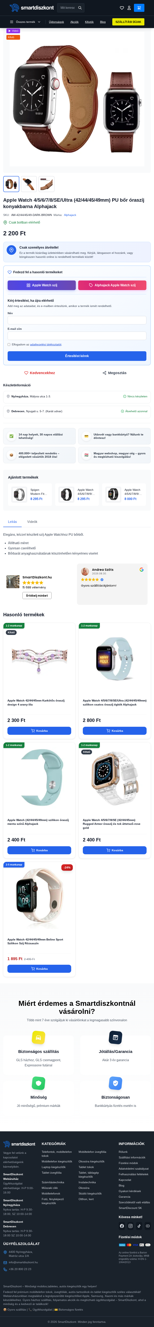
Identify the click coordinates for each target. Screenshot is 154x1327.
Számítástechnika (53, 1182)
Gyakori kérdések (130, 1191)
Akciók (74, 21)
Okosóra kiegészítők (91, 1161)
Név (10, 313)
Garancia (124, 1196)
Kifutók (89, 21)
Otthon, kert (86, 1199)
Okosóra (84, 1187)
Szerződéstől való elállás (134, 1202)
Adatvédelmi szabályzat (134, 1168)
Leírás (12, 521)
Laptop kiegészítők (54, 1167)
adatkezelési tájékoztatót (45, 344)
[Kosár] (139, 8)
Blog (103, 21)
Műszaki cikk (50, 1187)
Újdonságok (56, 21)
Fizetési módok (128, 1163)
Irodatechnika (87, 1182)
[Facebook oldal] (122, 1226)
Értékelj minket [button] (37, 596)
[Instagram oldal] (130, 1226)
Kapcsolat (125, 1179)
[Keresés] (80, 8)
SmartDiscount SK (130, 1208)
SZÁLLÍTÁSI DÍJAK (128, 21)
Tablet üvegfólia (52, 1172)
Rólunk (123, 1151)
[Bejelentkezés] (129, 7)
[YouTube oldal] (148, 1226)
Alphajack (70, 215)
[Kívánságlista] (122, 7)
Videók (32, 521)
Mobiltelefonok (51, 1193)
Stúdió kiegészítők (90, 1193)
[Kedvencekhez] (69, 688)
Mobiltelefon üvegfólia (92, 1151)
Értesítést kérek (77, 356)
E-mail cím (15, 328)
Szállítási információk (132, 1157)
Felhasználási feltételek (133, 1174)
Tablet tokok (86, 1167)
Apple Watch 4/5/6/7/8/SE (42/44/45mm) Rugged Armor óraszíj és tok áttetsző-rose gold (111, 823)
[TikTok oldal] (139, 1226)
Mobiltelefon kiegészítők (57, 1161)
